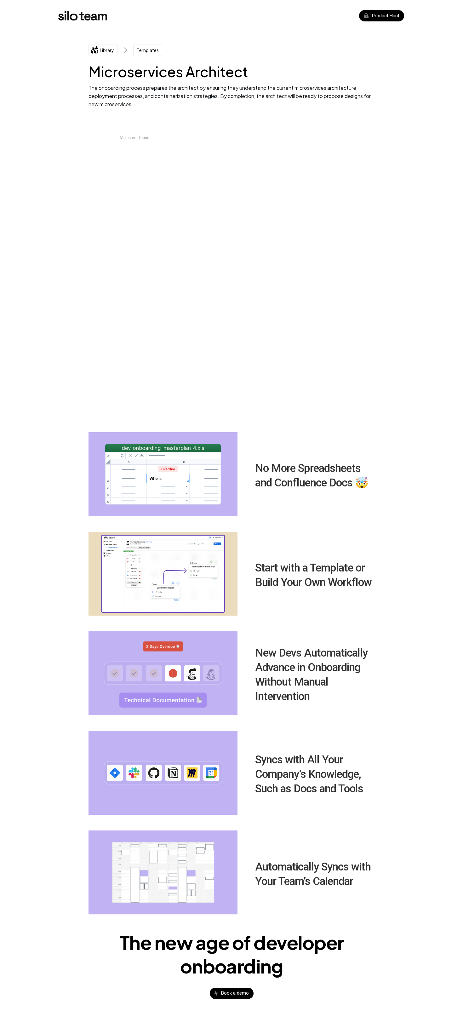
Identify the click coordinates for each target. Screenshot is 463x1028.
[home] (82, 15)
